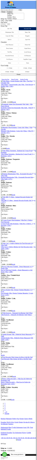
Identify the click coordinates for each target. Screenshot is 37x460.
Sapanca (10, 424)
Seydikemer (4, 424)
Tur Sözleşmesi (17, 432)
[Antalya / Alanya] (15, 19)
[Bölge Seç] (15, 14)
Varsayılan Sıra (5, 79)
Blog (9, 427)
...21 (6, 412)
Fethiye (14, 418)
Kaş (18, 418)
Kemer (22, 418)
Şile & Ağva (10, 422)
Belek (30, 418)
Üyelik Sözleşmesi (17, 427)
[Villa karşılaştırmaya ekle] (33, 86)
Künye (24, 432)
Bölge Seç (4, 19)
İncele (14, 102)
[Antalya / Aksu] (15, 17)
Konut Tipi (4, 26)
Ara (20, 10)
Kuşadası (3, 422)
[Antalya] (15, 15)
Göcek (16, 422)
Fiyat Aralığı (4, 65)
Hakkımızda (4, 427)
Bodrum (3, 418)
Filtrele (3, 12)
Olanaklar (4, 42)
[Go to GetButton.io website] (5, 458)
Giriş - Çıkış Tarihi (6, 20)
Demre (21, 422)
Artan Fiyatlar (14, 79)
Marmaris (9, 418)
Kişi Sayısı (4, 22)
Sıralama (9, 12)
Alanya (26, 418)
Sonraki (7, 413)
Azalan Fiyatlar (24, 79)
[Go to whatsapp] (4, 454)
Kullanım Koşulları (6, 432)
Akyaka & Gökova (29, 422)
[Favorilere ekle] (33, 83)
